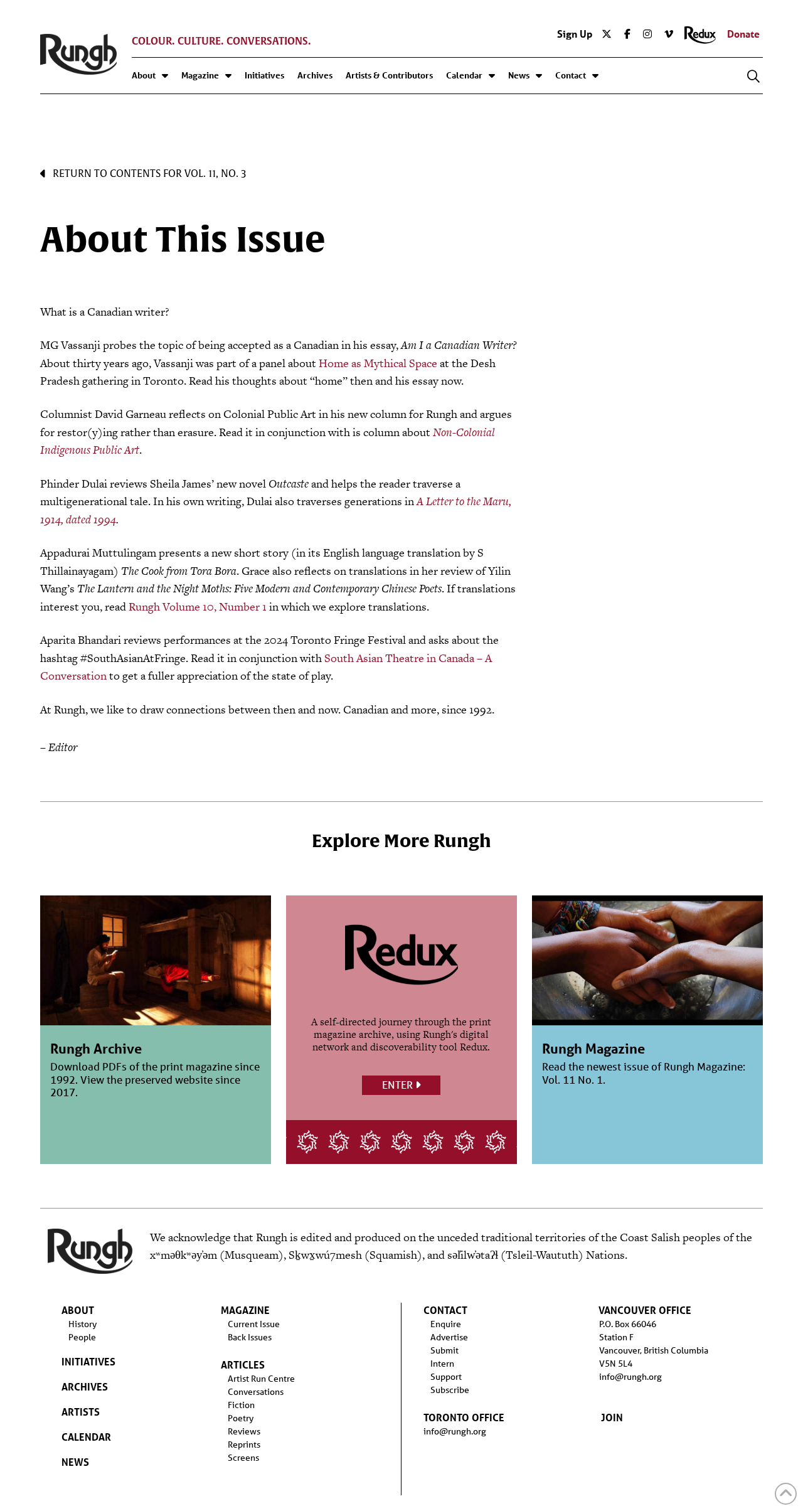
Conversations (256, 1391)
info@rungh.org (454, 1431)
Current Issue (254, 1324)
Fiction (241, 1405)
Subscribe (449, 1390)
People (82, 1337)
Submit (444, 1350)
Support (446, 1376)
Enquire (445, 1324)
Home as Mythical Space (378, 363)
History (82, 1324)
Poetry (240, 1418)
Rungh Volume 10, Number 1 (198, 606)
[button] (753, 76)
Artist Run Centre (261, 1378)
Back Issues (250, 1337)
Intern (442, 1363)
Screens (243, 1457)
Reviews (244, 1431)
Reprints (244, 1444)
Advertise (449, 1337)
